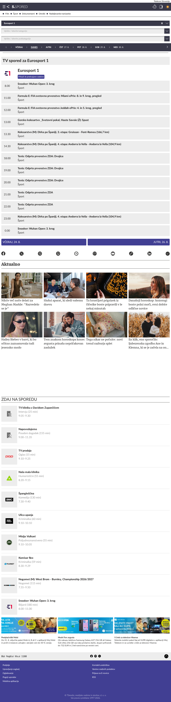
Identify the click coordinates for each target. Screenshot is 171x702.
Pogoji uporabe (9, 677)
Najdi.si (10, 656)
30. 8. (119, 47)
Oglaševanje (8, 673)
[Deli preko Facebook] (3, 254)
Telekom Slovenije (162, 1)
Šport (15, 14)
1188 (24, 656)
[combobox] (4, 23)
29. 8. (100, 47)
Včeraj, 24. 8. (11, 242)
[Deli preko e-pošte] (113, 254)
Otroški (42, 14)
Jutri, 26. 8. (160, 242)
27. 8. (64, 47)
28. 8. (82, 47)
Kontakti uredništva (100, 665)
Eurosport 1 (28, 71)
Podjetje (6, 665)
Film (7, 14)
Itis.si (17, 656)
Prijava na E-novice (100, 673)
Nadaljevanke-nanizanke (60, 14)
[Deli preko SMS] (95, 254)
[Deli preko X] (22, 254)
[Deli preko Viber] (40, 254)
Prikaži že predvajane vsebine (31, 77)
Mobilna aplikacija (11, 681)
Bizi (3, 656)
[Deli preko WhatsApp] (58, 254)
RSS (94, 677)
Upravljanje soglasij (11, 669)
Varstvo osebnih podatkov (103, 669)
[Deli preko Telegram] (168, 254)
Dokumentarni (28, 14)
